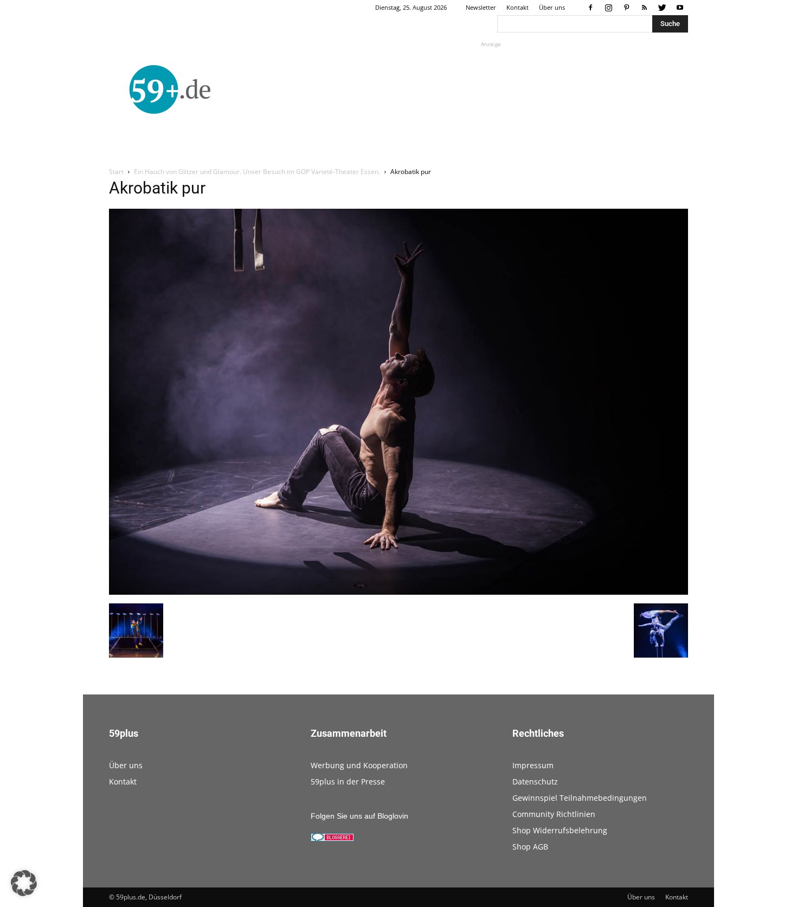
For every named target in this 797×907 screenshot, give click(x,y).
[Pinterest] (626, 7)
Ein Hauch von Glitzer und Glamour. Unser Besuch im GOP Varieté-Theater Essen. (257, 171)
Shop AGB (530, 846)
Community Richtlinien (553, 814)
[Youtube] (680, 7)
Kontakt (517, 7)
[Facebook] (590, 7)
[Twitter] (662, 7)
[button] (24, 883)
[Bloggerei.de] (332, 838)
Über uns (552, 7)
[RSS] (644, 7)
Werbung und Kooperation (359, 765)
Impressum (533, 765)
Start (116, 171)
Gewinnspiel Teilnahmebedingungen (579, 798)
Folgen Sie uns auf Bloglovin (359, 816)
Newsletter (481, 7)
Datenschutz (535, 781)
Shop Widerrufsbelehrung (559, 830)
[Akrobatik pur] (398, 592)
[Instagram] (608, 7)
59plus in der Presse (348, 781)
